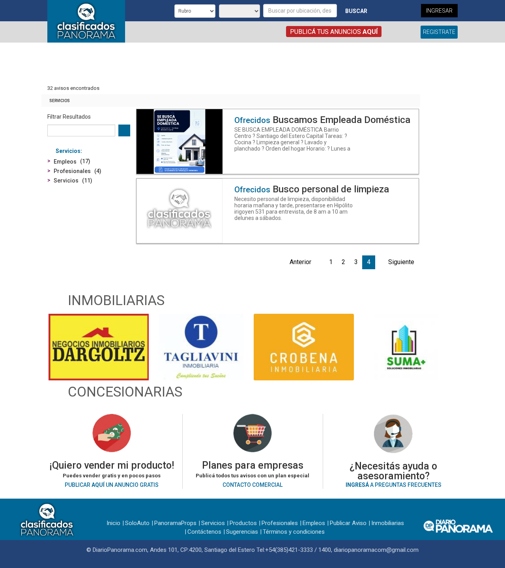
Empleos (314, 523)
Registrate (439, 32)
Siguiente (401, 262)
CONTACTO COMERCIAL (252, 485)
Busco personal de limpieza (311, 189)
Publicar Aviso (348, 523)
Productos (243, 523)
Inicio (113, 523)
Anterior (300, 262)
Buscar (356, 11)
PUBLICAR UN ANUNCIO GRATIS (112, 485)
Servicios (59, 101)
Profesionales (280, 523)
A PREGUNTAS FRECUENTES (393, 485)
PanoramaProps (175, 523)
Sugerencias (242, 531)
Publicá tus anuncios (334, 31)
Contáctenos (204, 531)
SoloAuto (137, 523)
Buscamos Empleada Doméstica (322, 119)
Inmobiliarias (387, 523)
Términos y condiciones (294, 531)
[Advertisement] (230, 64)
